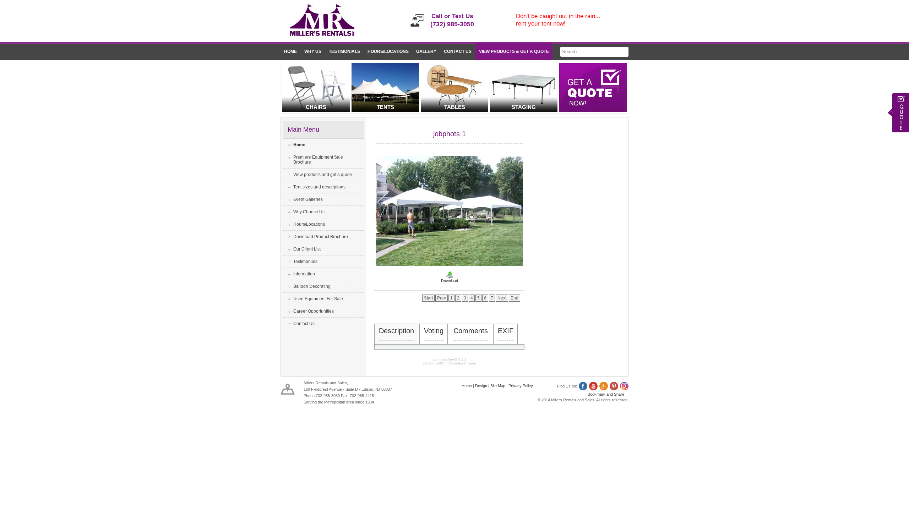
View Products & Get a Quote (514, 51)
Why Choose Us (309, 211)
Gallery (426, 51)
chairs (316, 107)
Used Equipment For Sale (318, 298)
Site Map (497, 386)
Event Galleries (308, 199)
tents (385, 107)
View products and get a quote (322, 174)
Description (396, 331)
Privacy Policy (520, 386)
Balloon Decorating (312, 286)
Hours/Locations (388, 51)
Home (290, 51)
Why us (312, 51)
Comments (470, 331)
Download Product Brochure (320, 236)
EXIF (505, 331)
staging (524, 107)
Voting (433, 331)
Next (501, 298)
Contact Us (458, 51)
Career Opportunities (313, 311)
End (514, 298)
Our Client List (307, 249)
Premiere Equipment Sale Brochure (318, 160)
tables (454, 107)
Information (304, 273)
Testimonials (344, 51)
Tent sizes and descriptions (319, 187)
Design (481, 386)
